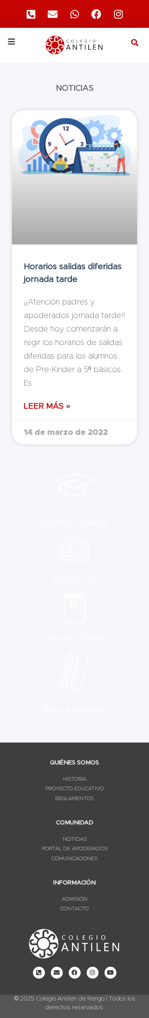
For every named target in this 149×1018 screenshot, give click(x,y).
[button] (134, 42)
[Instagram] (118, 14)
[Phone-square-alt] (31, 14)
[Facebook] (96, 14)
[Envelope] (57, 973)
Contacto (74, 581)
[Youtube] (110, 973)
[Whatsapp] (75, 14)
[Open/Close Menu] (21, 42)
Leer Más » (47, 406)
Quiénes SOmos (74, 523)
